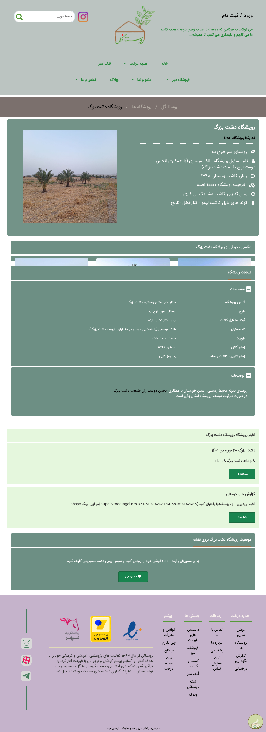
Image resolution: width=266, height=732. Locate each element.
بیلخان (169, 651)
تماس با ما (88, 80)
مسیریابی (131, 576)
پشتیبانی (217, 651)
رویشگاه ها (141, 107)
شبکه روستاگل (193, 684)
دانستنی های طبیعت (193, 635)
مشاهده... (242, 473)
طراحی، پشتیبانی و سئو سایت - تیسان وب (133, 728)
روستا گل (169, 107)
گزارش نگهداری (241, 658)
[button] (125, 64)
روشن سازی (241, 632)
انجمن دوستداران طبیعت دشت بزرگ (140, 391)
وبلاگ (193, 695)
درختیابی (241, 669)
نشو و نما (144, 80)
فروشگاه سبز (181, 80)
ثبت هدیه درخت (169, 663)
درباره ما (217, 643)
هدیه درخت (138, 64)
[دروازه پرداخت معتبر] (100, 629)
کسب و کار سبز (193, 663)
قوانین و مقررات (169, 632)
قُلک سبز (193, 674)
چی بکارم (169, 643)
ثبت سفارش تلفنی (217, 663)
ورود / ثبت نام (237, 15)
